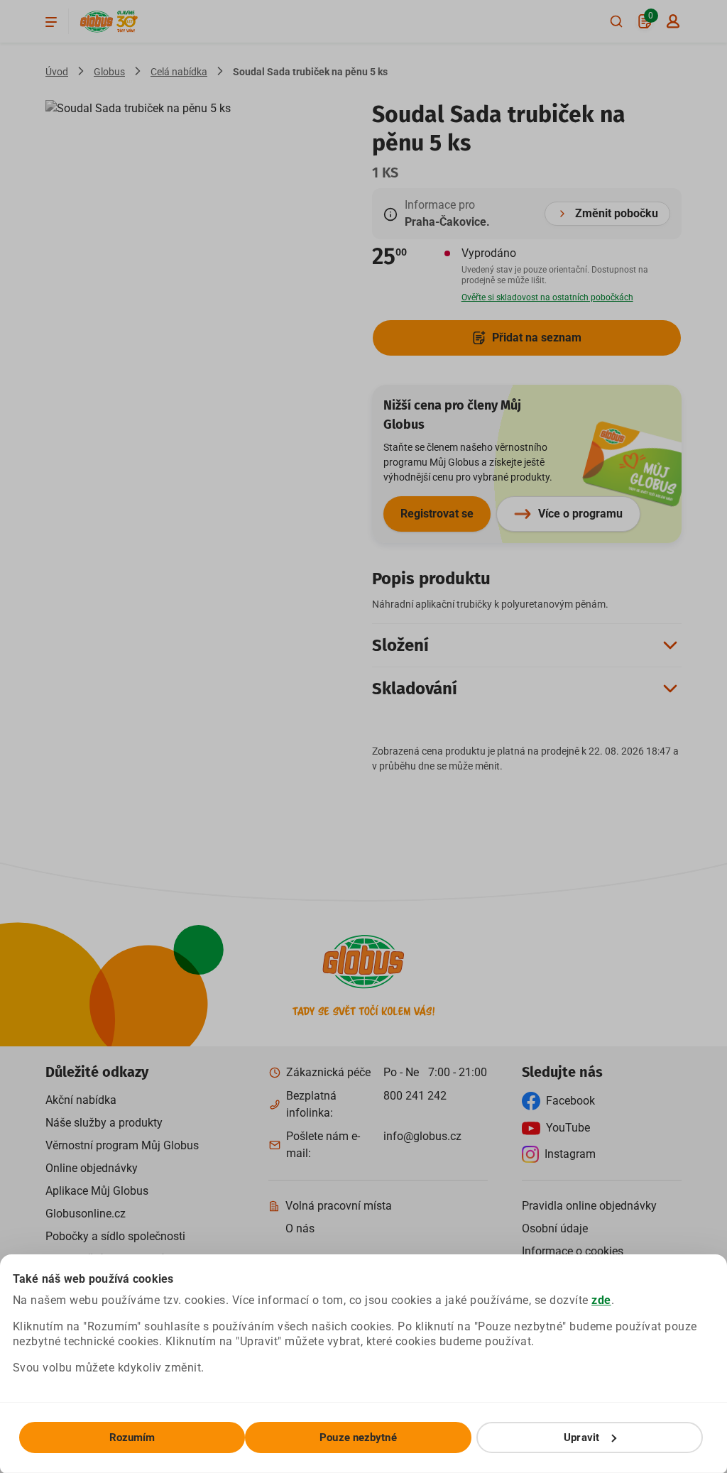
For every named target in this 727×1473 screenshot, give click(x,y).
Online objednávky (91, 1168)
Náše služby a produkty (104, 1122)
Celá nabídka (179, 71)
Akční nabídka (80, 1100)
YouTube (568, 1127)
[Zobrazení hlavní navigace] (51, 21)
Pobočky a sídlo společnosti (115, 1236)
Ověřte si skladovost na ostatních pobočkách (547, 297)
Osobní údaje (555, 1228)
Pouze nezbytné (357, 1437)
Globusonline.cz (85, 1213)
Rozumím (132, 1437)
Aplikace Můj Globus (96, 1191)
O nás (300, 1228)
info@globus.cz (422, 1136)
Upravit (581, 1437)
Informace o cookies (572, 1251)
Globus (109, 71)
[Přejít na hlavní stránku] (97, 22)
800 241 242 (415, 1095)
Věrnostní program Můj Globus (122, 1145)
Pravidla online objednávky (589, 1205)
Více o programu (580, 513)
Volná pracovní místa (338, 1205)
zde (601, 1300)
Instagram (570, 1154)
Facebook (570, 1100)
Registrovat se (437, 513)
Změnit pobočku (616, 213)
